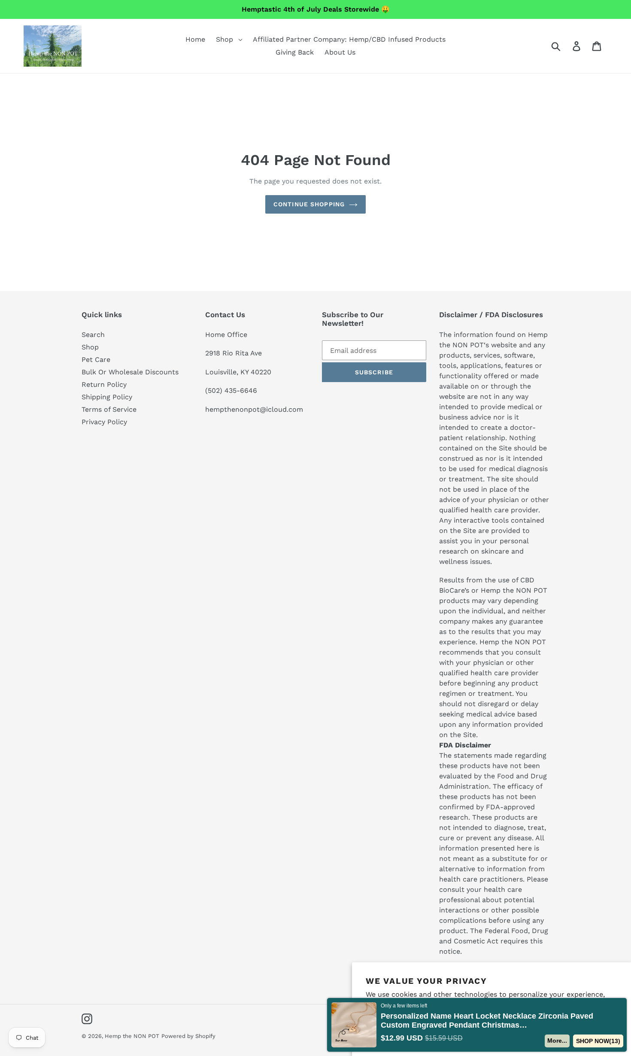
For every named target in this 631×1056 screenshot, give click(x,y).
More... (557, 1040)
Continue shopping (309, 204)
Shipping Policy (107, 397)
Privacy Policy (104, 422)
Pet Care (96, 359)
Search (93, 335)
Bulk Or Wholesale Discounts (130, 372)
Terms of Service (109, 409)
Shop (90, 347)
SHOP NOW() (598, 1041)
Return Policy (104, 384)
